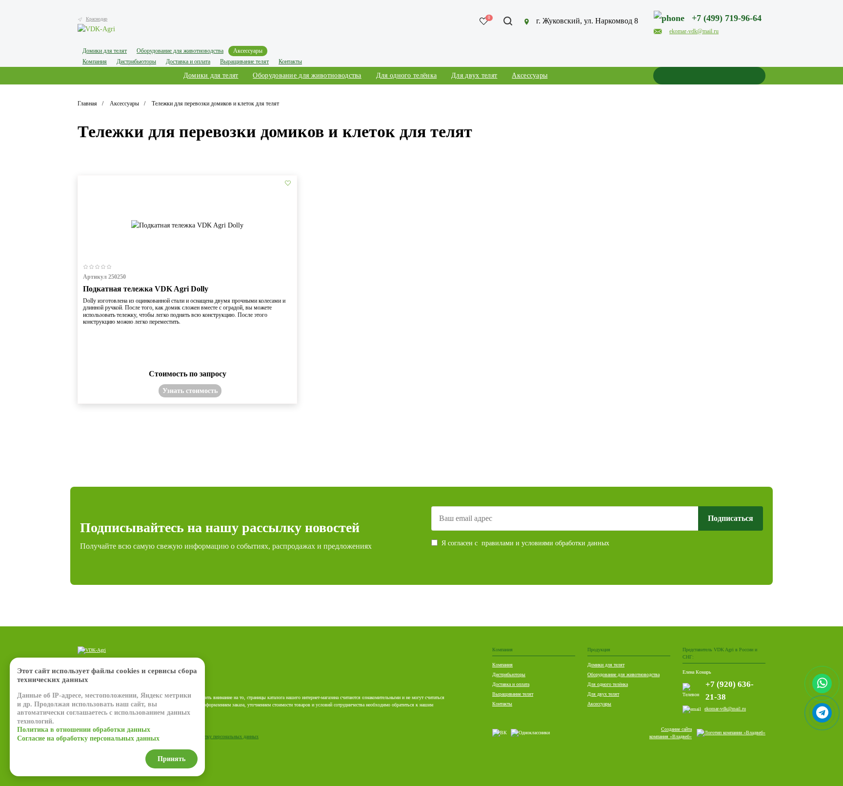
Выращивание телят (512, 694)
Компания (502, 664)
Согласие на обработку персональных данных (212, 736)
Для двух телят (603, 694)
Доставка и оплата (510, 684)
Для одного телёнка (607, 684)
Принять (171, 759)
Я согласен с (525, 543)
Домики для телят (605, 664)
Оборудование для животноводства (623, 674)
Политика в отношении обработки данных (83, 729)
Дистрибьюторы (508, 674)
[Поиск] (508, 21)
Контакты (502, 703)
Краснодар (96, 18)
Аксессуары (599, 703)
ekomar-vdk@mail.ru (725, 708)
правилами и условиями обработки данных (545, 543)
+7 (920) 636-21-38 (729, 691)
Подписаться (730, 518)
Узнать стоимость (190, 390)
